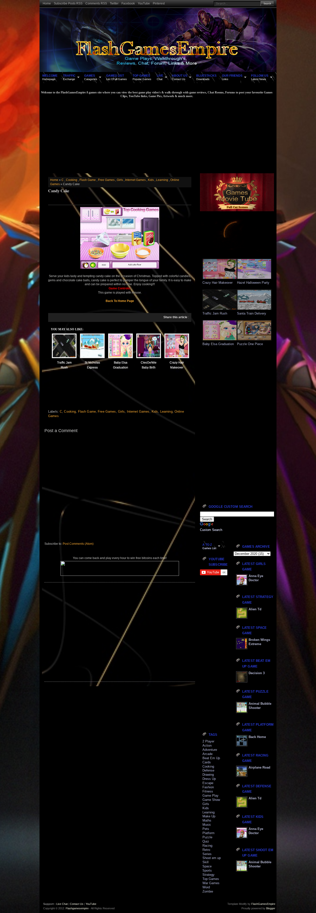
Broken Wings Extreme (259, 642)
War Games (210, 883)
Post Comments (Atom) (78, 543)
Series (207, 854)
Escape (207, 783)
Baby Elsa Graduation (218, 344)
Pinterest (159, 3)
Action (207, 745)
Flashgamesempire (77, 908)
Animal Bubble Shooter (260, 706)
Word (206, 887)
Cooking (71, 180)
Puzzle (207, 837)
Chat (160, 77)
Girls (120, 180)
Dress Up (209, 779)
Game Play (210, 795)
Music (206, 824)
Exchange (69, 77)
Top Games (210, 879)
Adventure (209, 750)
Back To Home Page (120, 301)
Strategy (208, 875)
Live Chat (62, 903)
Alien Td (255, 609)
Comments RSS (96, 3)
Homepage (50, 77)
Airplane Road (259, 767)
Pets (205, 829)
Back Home (257, 737)
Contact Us (179, 77)
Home (47, 3)
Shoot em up (211, 858)
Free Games (106, 180)
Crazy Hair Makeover (217, 282)
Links (232, 77)
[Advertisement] (157, 135)
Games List (209, 546)
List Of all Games (116, 77)
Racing (207, 845)
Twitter (114, 3)
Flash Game (87, 180)
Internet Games (135, 180)
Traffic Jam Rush (214, 313)
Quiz (205, 841)
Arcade (207, 754)
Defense (208, 770)
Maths (206, 820)
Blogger (270, 908)
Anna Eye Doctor (256, 578)
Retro (206, 850)
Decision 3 (257, 673)
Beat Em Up (211, 758)
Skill (205, 862)
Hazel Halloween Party (253, 282)
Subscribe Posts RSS (68, 3)
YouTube (144, 3)
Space (207, 866)
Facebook (128, 3)
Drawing (208, 774)
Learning (162, 180)
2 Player (208, 741)
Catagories (90, 77)
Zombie (207, 891)
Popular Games (142, 77)
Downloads (206, 77)
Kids (151, 180)
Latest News (259, 77)
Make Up (208, 816)
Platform (208, 833)
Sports (207, 870)
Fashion (208, 787)
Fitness (207, 791)
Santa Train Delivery (251, 313)
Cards (206, 762)
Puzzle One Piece (250, 344)
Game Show (211, 800)
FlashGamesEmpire (263, 903)
